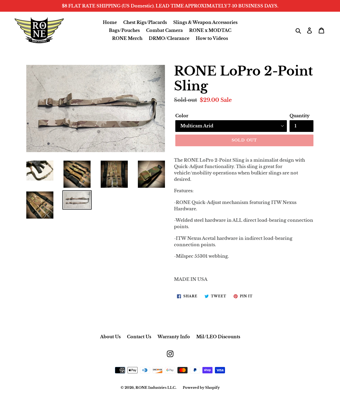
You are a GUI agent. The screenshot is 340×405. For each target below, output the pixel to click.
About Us (110, 336)
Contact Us (139, 336)
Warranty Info (174, 336)
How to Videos (212, 38)
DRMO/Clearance (169, 38)
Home (110, 22)
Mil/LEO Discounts (218, 336)
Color (181, 115)
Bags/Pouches (124, 30)
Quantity (299, 115)
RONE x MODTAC (210, 30)
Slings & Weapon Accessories (205, 22)
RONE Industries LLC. (155, 387)
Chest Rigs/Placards (145, 22)
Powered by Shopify (201, 387)
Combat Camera (164, 30)
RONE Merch (127, 38)
